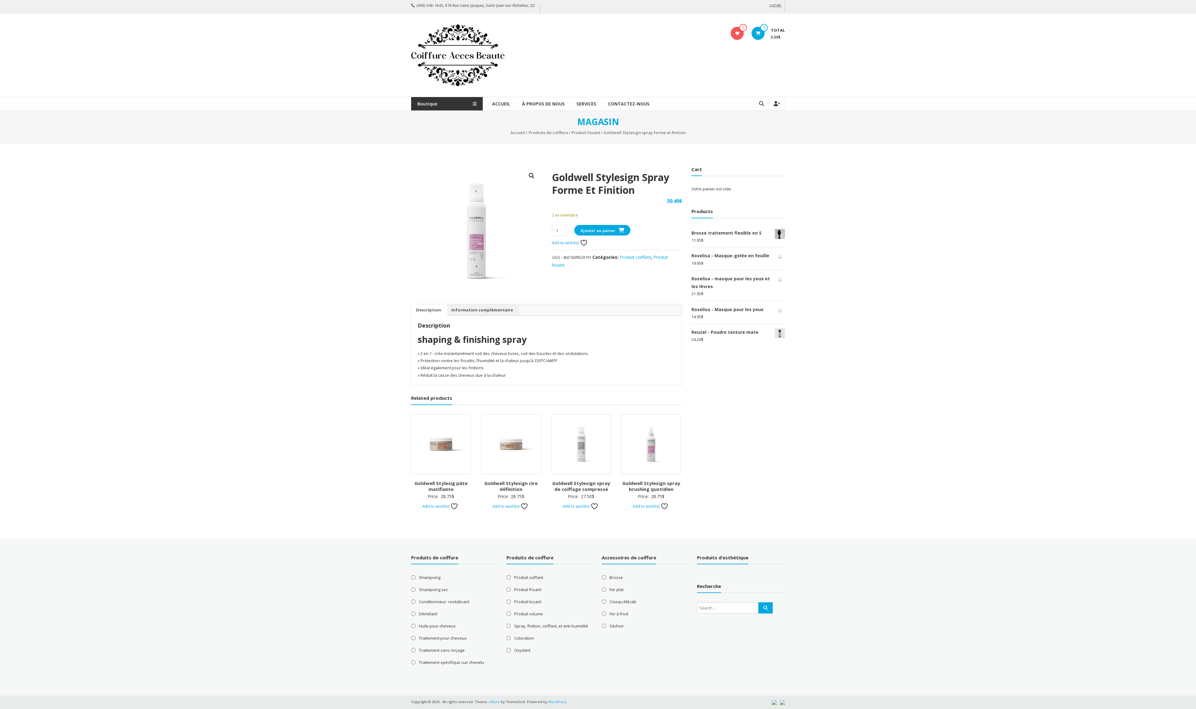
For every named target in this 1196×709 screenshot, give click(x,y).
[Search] (765, 607)
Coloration (524, 638)
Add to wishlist (566, 242)
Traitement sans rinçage (442, 650)
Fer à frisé (619, 614)
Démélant (428, 614)
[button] (531, 175)
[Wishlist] (737, 33)
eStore (494, 701)
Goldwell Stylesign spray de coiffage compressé (581, 486)
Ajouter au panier (598, 230)
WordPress (557, 701)
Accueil (501, 104)
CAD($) (775, 5)
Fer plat (617, 589)
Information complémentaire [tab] (482, 310)
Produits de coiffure (548, 132)
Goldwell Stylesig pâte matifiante (441, 486)
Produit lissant (586, 132)
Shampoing (429, 577)
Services (586, 104)
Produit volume (528, 614)
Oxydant (522, 650)
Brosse (616, 577)
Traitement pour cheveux (443, 638)
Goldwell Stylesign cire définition (511, 486)
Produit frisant (527, 589)
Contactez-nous (628, 104)
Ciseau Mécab (623, 601)
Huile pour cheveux (437, 626)
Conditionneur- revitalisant (444, 601)
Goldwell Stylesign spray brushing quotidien (651, 486)
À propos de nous (543, 104)
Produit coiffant (635, 257)
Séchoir (617, 626)
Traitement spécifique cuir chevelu (451, 662)
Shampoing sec (433, 589)
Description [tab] (428, 310)
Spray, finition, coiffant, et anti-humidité (551, 626)
